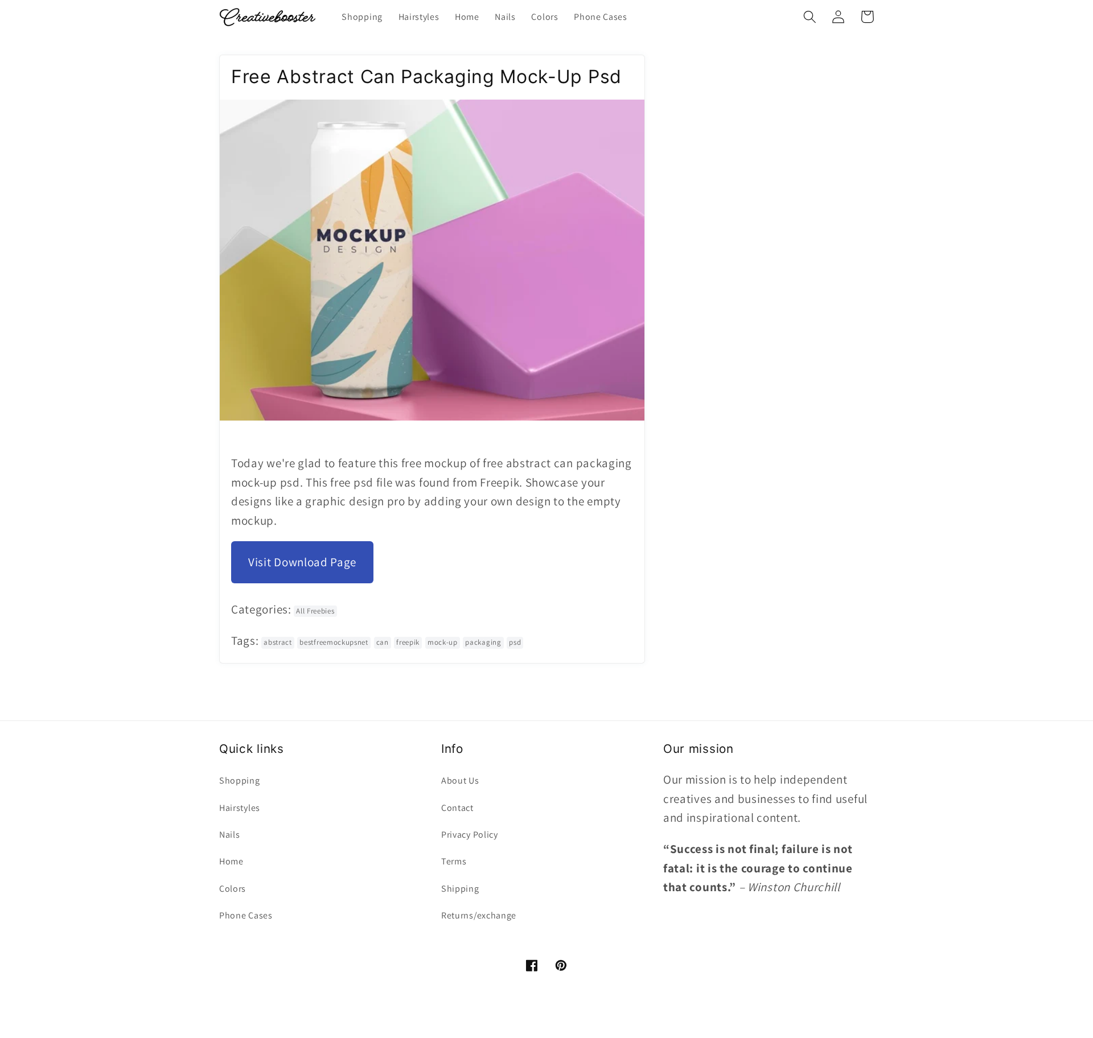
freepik (408, 642)
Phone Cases (246, 915)
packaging (483, 642)
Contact (457, 808)
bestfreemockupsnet (333, 642)
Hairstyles (239, 808)
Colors (232, 889)
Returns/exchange (478, 915)
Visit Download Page (302, 562)
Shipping (460, 889)
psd (515, 642)
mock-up (443, 642)
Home (231, 861)
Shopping (239, 780)
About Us (460, 780)
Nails (229, 835)
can (382, 642)
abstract (278, 642)
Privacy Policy (469, 835)
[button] (809, 16)
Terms (453, 861)
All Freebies (315, 611)
